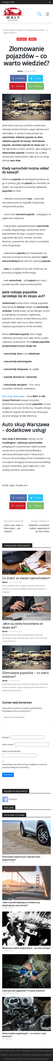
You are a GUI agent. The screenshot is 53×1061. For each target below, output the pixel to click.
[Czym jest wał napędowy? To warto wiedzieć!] (26, 971)
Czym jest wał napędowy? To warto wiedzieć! (23, 991)
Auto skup (21, 39)
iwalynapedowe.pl (41, 1059)
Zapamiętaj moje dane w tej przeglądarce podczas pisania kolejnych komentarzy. (24, 766)
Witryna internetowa (11, 751)
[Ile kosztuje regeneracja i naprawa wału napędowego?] (26, 837)
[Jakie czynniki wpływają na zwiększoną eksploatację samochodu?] (26, 883)
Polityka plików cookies (14, 1059)
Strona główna (9, 30)
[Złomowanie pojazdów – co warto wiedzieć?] (26, 657)
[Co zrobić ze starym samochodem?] (26, 562)
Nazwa (6, 737)
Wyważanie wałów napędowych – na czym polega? (26, 948)
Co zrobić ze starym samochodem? (26, 578)
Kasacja (20, 30)
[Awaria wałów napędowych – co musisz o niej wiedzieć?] (26, 1013)
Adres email (8, 744)
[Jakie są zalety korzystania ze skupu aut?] (26, 608)
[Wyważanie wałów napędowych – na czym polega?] (26, 928)
